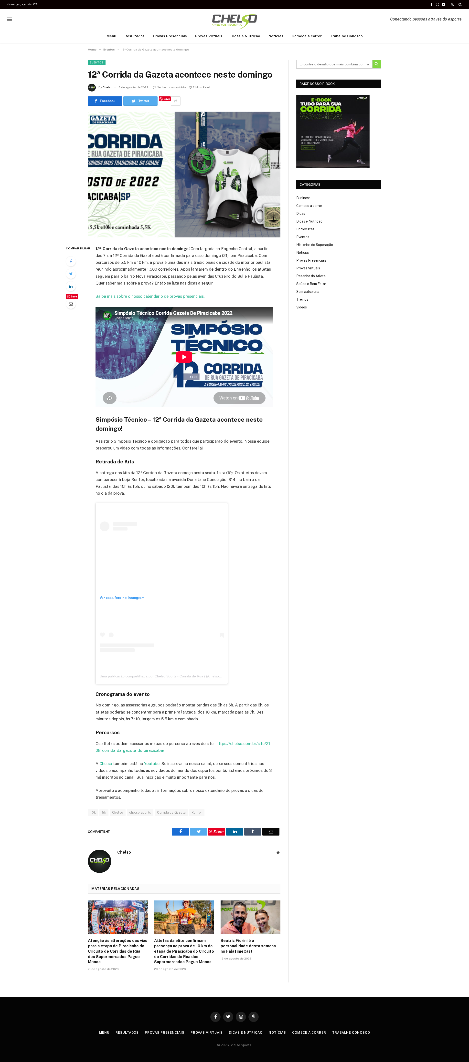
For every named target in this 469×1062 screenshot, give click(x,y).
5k (104, 812)
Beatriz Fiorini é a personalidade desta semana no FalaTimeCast (248, 946)
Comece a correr (307, 36)
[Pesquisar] (460, 4)
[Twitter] (71, 274)
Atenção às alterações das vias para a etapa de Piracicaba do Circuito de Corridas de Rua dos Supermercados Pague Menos (117, 951)
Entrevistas (305, 229)
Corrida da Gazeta (171, 812)
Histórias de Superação (314, 245)
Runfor (197, 812)
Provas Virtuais (208, 36)
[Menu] (9, 19)
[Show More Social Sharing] (176, 101)
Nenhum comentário (171, 87)
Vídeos (301, 307)
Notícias (275, 36)
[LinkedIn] (71, 286)
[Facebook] (71, 261)
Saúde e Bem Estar (311, 284)
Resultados (135, 36)
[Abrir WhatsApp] (456, 1049)
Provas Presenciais (170, 36)
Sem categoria (307, 292)
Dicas (300, 213)
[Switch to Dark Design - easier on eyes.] (452, 4)
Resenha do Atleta (311, 276)
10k (93, 812)
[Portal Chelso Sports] (234, 19)
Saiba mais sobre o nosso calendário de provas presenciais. (150, 296)
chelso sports (140, 812)
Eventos (97, 62)
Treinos (302, 299)
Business (303, 198)
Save (167, 99)
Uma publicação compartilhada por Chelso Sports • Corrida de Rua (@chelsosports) (165, 676)
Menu (111, 36)
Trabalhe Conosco (346, 36)
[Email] (71, 304)
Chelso (107, 87)
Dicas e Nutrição (245, 36)
